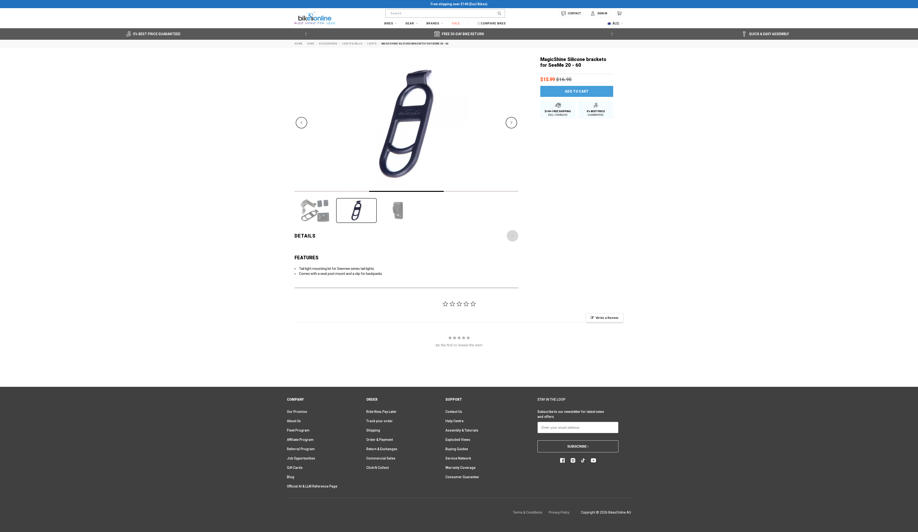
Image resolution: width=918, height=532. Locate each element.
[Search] (499, 13)
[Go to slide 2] (406, 191)
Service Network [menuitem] (458, 458)
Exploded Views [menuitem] (457, 440)
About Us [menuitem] (294, 421)
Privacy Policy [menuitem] (559, 512)
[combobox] (445, 13)
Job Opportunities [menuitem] (301, 458)
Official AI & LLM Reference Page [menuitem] (312, 486)
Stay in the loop (551, 399)
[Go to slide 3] (481, 191)
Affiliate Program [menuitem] (300, 440)
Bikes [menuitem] (388, 23)
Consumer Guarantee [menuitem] (462, 477)
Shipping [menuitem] (373, 430)
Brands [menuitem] (432, 23)
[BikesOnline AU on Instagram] (573, 460)
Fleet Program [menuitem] (298, 430)
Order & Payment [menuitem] (379, 440)
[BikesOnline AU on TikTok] (583, 460)
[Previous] (301, 122)
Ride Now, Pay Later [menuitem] (381, 412)
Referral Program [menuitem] (301, 449)
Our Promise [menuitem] (297, 412)
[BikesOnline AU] (314, 18)
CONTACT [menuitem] (574, 13)
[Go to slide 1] (332, 191)
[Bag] (619, 13)
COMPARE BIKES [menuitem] (493, 23)
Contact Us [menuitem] (453, 412)
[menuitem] (599, 13)
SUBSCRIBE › (578, 446)
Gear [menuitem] (409, 23)
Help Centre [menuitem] (454, 421)
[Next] (511, 122)
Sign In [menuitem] (602, 13)
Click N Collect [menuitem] (377, 468)
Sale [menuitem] (456, 23)
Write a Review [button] (607, 318)
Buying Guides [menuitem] (456, 449)
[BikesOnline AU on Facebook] (562, 460)
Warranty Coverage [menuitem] (460, 468)
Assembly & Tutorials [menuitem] (461, 430)
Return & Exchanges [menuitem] (381, 449)
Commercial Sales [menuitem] (380, 458)
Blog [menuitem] (290, 477)
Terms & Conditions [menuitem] (527, 512)
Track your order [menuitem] (379, 421)
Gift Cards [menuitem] (295, 468)
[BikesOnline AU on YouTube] (593, 460)
